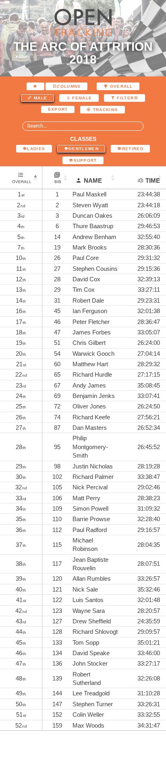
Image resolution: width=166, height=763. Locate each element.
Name (93, 180)
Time (152, 180)
